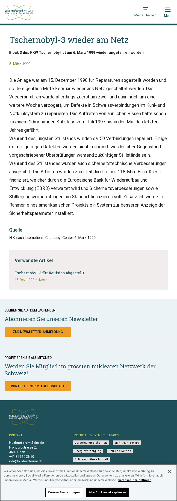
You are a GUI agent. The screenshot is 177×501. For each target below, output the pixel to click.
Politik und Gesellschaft (91, 459)
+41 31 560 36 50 (21, 456)
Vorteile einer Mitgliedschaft (38, 386)
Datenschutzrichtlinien (134, 480)
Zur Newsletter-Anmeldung (38, 332)
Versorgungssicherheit (91, 442)
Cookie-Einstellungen (64, 492)
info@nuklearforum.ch (25, 461)
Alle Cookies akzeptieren (107, 492)
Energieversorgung (88, 451)
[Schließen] (170, 472)
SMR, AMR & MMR (127, 442)
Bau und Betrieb (120, 451)
